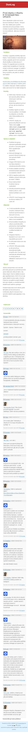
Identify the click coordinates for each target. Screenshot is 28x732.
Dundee (7, 345)
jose (6, 317)
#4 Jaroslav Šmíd (9, 407)
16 (4, 685)
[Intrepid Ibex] (14, 49)
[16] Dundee (22, 680)
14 (4, 615)
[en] (12, 725)
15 (4, 649)
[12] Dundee (22, 536)
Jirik (7, 649)
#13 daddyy (7, 623)
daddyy (7, 455)
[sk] (14, 725)
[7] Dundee (21, 428)
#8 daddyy (7, 489)
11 (4, 541)
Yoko (6, 417)
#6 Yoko (6, 440)
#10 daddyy (7, 577)
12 (4, 570)
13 (4, 589)
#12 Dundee (7, 597)
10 (22, 308)
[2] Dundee (21, 340)
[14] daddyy (22, 610)
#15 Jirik (6, 693)
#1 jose (6, 352)
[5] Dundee (21, 395)
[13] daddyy (22, 585)
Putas (7, 368)
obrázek (6, 334)
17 (4, 702)
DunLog (10, 4)
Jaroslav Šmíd (9, 386)
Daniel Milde (21, 723)
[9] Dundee (21, 476)
